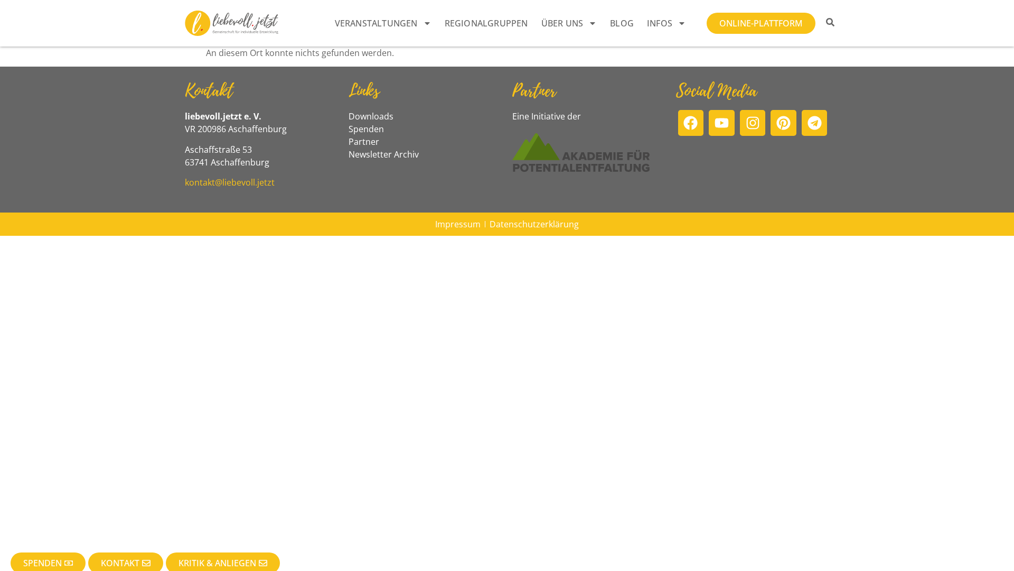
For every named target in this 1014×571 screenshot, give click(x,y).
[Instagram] (753, 123)
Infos (659, 23)
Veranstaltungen (376, 23)
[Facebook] (691, 123)
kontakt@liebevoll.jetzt (230, 182)
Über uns (562, 23)
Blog (622, 23)
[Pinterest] (783, 123)
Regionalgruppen (486, 23)
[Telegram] (815, 123)
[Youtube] (722, 123)
